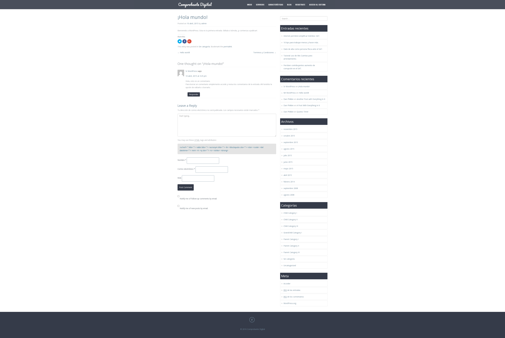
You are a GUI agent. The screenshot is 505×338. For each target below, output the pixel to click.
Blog (289, 4)
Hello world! (184, 52)
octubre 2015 (289, 135)
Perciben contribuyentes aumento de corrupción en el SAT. (299, 67)
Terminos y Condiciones (264, 52)
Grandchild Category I (293, 232)
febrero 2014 (289, 181)
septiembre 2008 (291, 188)
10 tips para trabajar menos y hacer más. (301, 42)
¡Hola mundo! (304, 86)
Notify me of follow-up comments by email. (198, 198)
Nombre (182, 160)
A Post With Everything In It (308, 105)
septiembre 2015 (291, 142)
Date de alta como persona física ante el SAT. (303, 49)
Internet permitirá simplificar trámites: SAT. (302, 36)
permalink (228, 46)
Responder (193, 94)
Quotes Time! (302, 111)
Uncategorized (290, 265)
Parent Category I (291, 239)
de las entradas (292, 290)
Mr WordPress (290, 93)
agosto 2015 (289, 149)
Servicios (260, 4)
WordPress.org (290, 303)
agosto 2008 (289, 195)
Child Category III (291, 226)
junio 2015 (288, 162)
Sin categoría (204, 46)
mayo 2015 (288, 168)
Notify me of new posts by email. (194, 208)
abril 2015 (288, 175)
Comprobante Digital (256, 329)
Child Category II (290, 219)
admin (204, 23)
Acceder (287, 283)
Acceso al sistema (317, 4)
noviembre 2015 (290, 129)
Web (179, 178)
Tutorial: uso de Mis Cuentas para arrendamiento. (298, 57)
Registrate (300, 4)
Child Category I (290, 213)
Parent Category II (291, 246)
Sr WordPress (191, 71)
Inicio (249, 4)
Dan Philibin (289, 99)
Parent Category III (292, 252)
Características (275, 4)
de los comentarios (294, 296)
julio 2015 (288, 155)
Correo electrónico (186, 169)
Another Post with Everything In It (311, 99)
